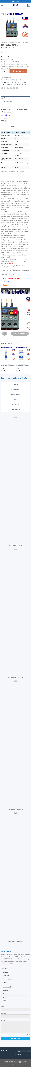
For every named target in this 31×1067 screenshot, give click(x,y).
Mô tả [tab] (3, 98)
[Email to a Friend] (11, 88)
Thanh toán (6, 975)
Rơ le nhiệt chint (14, 84)
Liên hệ (5, 1000)
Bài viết (5, 997)
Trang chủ (4, 42)
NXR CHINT (19, 82)
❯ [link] (27, 175)
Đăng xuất (5, 982)
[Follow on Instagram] (4, 1051)
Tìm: (12, 126)
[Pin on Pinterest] (14, 88)
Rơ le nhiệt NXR (22, 84)
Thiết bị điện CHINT (15, 42)
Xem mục (5, 120)
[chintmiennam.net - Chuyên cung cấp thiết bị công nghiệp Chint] (15, 5)
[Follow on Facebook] (1, 1051)
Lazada (5, 282)
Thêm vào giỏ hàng (18, 71)
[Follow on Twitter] (6, 1051)
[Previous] (1, 360)
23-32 (5, 82)
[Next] (30, 360)
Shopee (6, 285)
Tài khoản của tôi (7, 979)
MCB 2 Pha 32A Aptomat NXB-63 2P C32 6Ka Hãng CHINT (22, 367)
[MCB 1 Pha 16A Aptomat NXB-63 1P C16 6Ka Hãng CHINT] (8, 354)
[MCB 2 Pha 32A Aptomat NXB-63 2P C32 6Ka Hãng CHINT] (23, 354)
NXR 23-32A (13, 82)
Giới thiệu (5, 990)
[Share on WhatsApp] (2, 88)
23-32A (8, 82)
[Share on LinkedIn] (17, 88)
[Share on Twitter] (8, 88)
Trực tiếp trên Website (11, 278)
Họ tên (2, 1006)
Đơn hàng (5, 972)
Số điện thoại (4, 1013)
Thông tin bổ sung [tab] (7, 101)
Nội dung (3, 1020)
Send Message (15, 1038)
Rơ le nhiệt (26, 42)
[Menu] (2, 5)
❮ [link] (18, 175)
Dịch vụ (5, 994)
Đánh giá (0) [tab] (4, 105)
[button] (12, 132)
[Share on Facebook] (5, 88)
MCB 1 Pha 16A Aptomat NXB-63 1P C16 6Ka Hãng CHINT (7, 367)
